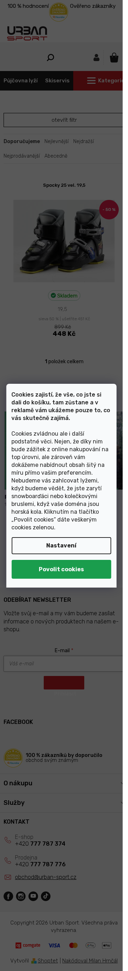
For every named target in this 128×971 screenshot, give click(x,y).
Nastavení (61, 545)
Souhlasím (61, 569)
